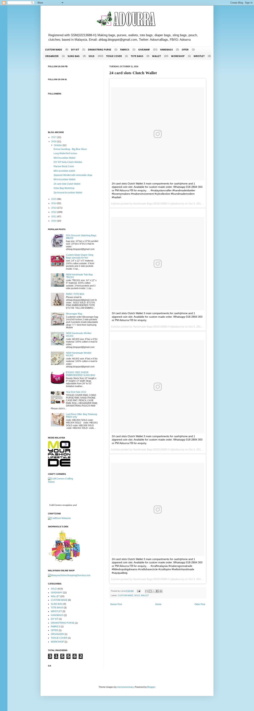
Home (158, 604)
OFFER (185, 49)
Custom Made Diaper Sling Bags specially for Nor (79, 256)
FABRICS (124, 49)
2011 (54, 216)
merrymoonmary (125, 687)
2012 (54, 212)
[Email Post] (138, 591)
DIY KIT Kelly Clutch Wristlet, (68, 162)
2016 (54, 141)
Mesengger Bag (74, 313)
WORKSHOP (178, 56)
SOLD (91, 56)
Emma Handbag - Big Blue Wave (70, 149)
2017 (54, 137)
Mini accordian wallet (64, 171)
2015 (54, 199)
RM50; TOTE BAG (75, 294)
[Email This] (147, 591)
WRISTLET (199, 56)
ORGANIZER (52, 56)
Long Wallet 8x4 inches (65, 153)
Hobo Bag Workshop (64, 188)
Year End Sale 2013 (76, 392)
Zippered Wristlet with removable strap (73, 175)
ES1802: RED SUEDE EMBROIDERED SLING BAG (80, 373)
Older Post (199, 604)
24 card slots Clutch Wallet (67, 184)
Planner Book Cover (64, 166)
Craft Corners (55, 505)
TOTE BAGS (137, 56)
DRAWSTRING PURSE (99, 49)
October (58, 145)
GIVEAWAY (144, 49)
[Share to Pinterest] (161, 591)
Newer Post (116, 604)
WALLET (156, 56)
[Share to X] (154, 591)
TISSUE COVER (114, 56)
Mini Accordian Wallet (64, 158)
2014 (54, 203)
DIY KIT (75, 49)
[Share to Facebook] (157, 591)
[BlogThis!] (150, 591)
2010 (54, 220)
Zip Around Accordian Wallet (68, 192)
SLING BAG (73, 56)
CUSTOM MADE (53, 49)
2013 (54, 208)
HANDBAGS (166, 49)
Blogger (151, 687)
